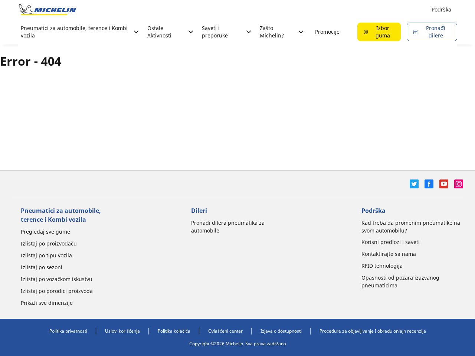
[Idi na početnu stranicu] (47, 9)
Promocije (327, 31)
